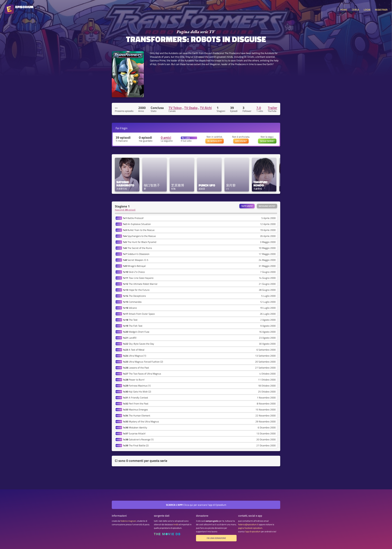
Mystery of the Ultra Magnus (141, 421)
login (124, 128)
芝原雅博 (177, 185)
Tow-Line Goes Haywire (138, 278)
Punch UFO (207, 185)
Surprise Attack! (134, 433)
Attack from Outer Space (139, 314)
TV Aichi (206, 107)
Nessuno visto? (267, 206)
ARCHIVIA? (241, 141)
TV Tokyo (175, 107)
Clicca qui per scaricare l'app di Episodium (196, 505)
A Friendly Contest (135, 397)
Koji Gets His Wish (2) (137, 391)
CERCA (355, 10)
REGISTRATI (381, 10)
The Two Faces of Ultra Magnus (142, 373)
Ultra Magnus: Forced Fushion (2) (143, 361)
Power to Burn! (134, 379)
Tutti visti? (247, 206)
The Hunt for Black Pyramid (139, 242)
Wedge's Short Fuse (136, 332)
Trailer (272, 107)
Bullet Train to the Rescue (139, 230)
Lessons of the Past (136, 367)
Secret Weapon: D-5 (135, 260)
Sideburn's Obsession (136, 254)
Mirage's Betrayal (134, 266)
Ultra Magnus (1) (134, 356)
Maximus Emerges (135, 409)
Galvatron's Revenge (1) (138, 439)
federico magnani (128, 521)
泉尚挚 (231, 185)
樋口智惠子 (152, 185)
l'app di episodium (253, 531)
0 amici (166, 137)
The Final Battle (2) (136, 445)
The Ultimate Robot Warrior (140, 284)
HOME (343, 10)
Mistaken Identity (135, 427)
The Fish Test (132, 326)
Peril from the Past (135, 403)
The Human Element (136, 415)
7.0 (258, 107)
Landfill (129, 338)
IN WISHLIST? (214, 141)
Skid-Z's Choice (134, 272)
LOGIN (367, 10)
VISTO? (118, 218)
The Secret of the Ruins (137, 248)
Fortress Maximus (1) (137, 385)
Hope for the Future (136, 290)
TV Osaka (191, 107)
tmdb (175, 524)
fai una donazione (216, 538)
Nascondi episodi (125, 210)
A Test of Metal (133, 350)
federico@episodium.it (248, 524)
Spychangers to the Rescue (139, 236)
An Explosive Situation (137, 224)
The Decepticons (134, 296)
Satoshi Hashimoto (125, 183)
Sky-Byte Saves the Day (138, 344)
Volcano (130, 308)
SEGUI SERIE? (267, 141)
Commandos (132, 302)
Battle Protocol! (133, 218)
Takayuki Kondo (260, 183)
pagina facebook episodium (250, 528)
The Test (130, 320)
